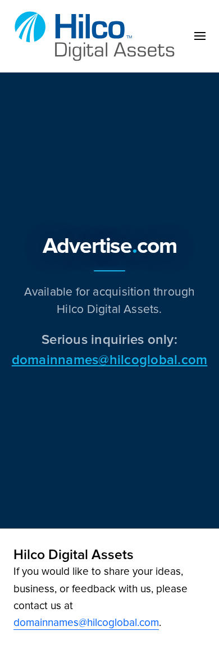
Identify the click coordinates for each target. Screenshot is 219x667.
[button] (200, 36)
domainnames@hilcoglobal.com (109, 359)
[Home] (97, 36)
